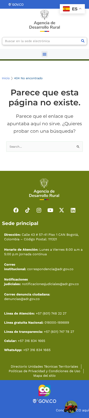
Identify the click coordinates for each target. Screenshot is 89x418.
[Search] (83, 41)
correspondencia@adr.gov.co (50, 269)
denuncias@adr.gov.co (22, 299)
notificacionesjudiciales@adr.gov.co (50, 284)
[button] (44, 54)
